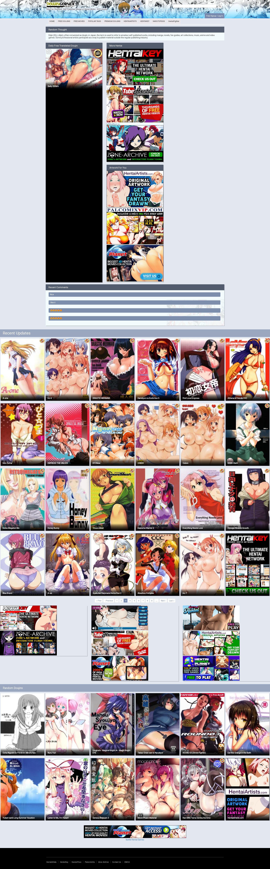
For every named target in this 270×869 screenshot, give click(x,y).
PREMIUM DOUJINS (112, 21)
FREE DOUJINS (64, 21)
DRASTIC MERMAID (101, 398)
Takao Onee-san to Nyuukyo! (150, 753)
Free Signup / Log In (214, 15)
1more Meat (98, 528)
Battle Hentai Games (135, 840)
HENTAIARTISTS (130, 21)
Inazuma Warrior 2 (146, 528)
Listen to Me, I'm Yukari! (58, 818)
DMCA (127, 862)
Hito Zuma (7, 463)
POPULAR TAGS (94, 21)
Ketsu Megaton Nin (11, 528)
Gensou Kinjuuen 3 (101, 818)
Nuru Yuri (52, 753)
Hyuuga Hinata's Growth (238, 528)
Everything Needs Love (193, 528)
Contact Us (116, 862)
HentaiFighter (173, 21)
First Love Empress (191, 398)
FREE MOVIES (79, 21)
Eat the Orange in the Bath (239, 753)
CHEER (141, 463)
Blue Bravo (7, 593)
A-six (50, 593)
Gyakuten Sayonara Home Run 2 (107, 593)
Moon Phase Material (147, 818)
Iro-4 (50, 398)
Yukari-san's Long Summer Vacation (19, 818)
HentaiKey (64, 862)
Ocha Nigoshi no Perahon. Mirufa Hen (19, 753)
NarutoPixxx (76, 862)
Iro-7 (185, 593)
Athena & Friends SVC (237, 398)
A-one (5, 398)
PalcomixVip (90, 862)
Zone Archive (103, 862)
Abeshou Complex (146, 593)
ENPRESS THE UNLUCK (58, 463)
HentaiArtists (51, 862)
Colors (185, 463)
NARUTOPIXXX (159, 21)
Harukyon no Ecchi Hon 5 (148, 398)
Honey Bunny (53, 528)
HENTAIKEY (144, 21)
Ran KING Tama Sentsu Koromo (197, 818)
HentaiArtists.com (236, 818)
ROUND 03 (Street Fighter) (194, 753)
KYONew (96, 463)
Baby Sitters (53, 86)
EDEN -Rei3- (233, 463)
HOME (52, 21)
